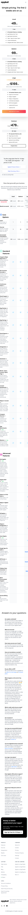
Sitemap (17, 855)
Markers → (4, 440)
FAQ (2, 867)
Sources (3, 847)
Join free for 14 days (14, 111)
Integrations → (4, 347)
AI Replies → (3, 513)
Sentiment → (3, 359)
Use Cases (3, 855)
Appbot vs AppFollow (20, 867)
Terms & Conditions (6, 883)
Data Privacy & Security (6, 888)
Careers (17, 847)
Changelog (3, 874)
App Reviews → (4, 308)
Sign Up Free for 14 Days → (13, 832)
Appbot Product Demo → (14, 167)
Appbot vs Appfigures (20, 872)
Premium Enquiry (19, 853)
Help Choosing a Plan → (14, 171)
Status (3, 877)
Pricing (16, 850)
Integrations (4, 850)
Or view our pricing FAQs (7, 174)
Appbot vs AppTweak (20, 869)
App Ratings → (4, 320)
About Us (17, 845)
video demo (14, 766)
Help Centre (4, 864)
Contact (17, 858)
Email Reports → (4, 333)
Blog (2, 869)
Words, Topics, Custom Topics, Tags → (4, 372)
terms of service (9, 748)
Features (3, 845)
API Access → (3, 559)
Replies (3, 853)
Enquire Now (14, 146)
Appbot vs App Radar (20, 864)
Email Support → (4, 296)
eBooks (3, 872)
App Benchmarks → (3, 428)
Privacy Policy (4, 886)
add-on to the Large (11, 672)
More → (17, 874)
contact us (13, 739)
